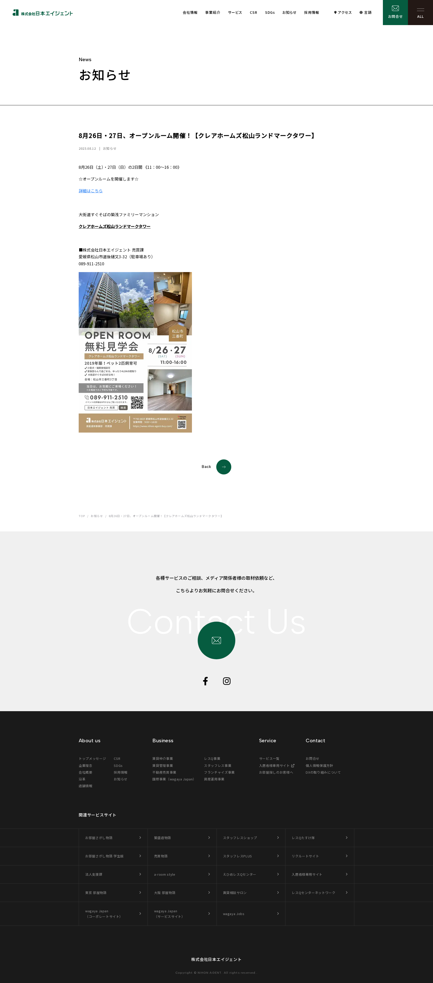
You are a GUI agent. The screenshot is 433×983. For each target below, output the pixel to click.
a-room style (164, 874)
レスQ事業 (212, 758)
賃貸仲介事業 (162, 758)
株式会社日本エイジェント (216, 959)
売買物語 (161, 856)
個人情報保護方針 (319, 765)
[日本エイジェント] (43, 12)
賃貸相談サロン (235, 892)
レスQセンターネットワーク (313, 892)
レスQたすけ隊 (303, 837)
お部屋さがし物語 (99, 837)
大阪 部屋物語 (165, 892)
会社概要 (85, 772)
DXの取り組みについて (323, 772)
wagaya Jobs (234, 913)
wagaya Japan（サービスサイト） (169, 914)
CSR (253, 12)
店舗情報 (85, 785)
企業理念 (85, 765)
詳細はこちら (91, 191)
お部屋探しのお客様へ (276, 772)
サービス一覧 (269, 758)
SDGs (270, 12)
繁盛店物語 (162, 837)
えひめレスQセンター (240, 874)
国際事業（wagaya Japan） (174, 779)
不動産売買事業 (164, 772)
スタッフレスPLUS (237, 856)
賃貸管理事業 (162, 765)
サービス (235, 12)
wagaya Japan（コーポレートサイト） (104, 914)
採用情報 (311, 12)
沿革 (82, 779)
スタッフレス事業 (217, 765)
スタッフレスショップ (240, 837)
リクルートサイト (305, 856)
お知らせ (289, 12)
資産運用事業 (214, 779)
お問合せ (395, 16)
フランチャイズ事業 (219, 772)
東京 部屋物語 (96, 892)
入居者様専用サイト (274, 765)
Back (206, 466)
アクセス (345, 12)
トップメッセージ (92, 758)
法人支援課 (93, 874)
